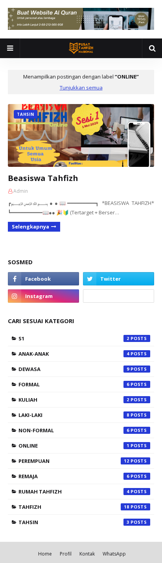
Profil (66, 553)
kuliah (73, 399)
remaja (73, 476)
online (73, 445)
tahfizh (73, 506)
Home (45, 553)
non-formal (73, 430)
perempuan (73, 460)
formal (73, 384)
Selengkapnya (30, 226)
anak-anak (73, 353)
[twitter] (118, 278)
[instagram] (43, 296)
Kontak (87, 553)
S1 (73, 338)
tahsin (73, 522)
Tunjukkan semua (81, 87)
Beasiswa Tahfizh (43, 178)
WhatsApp (114, 553)
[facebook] (43, 278)
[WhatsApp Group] (118, 296)
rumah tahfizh (73, 491)
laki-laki (73, 415)
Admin (20, 191)
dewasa (73, 369)
